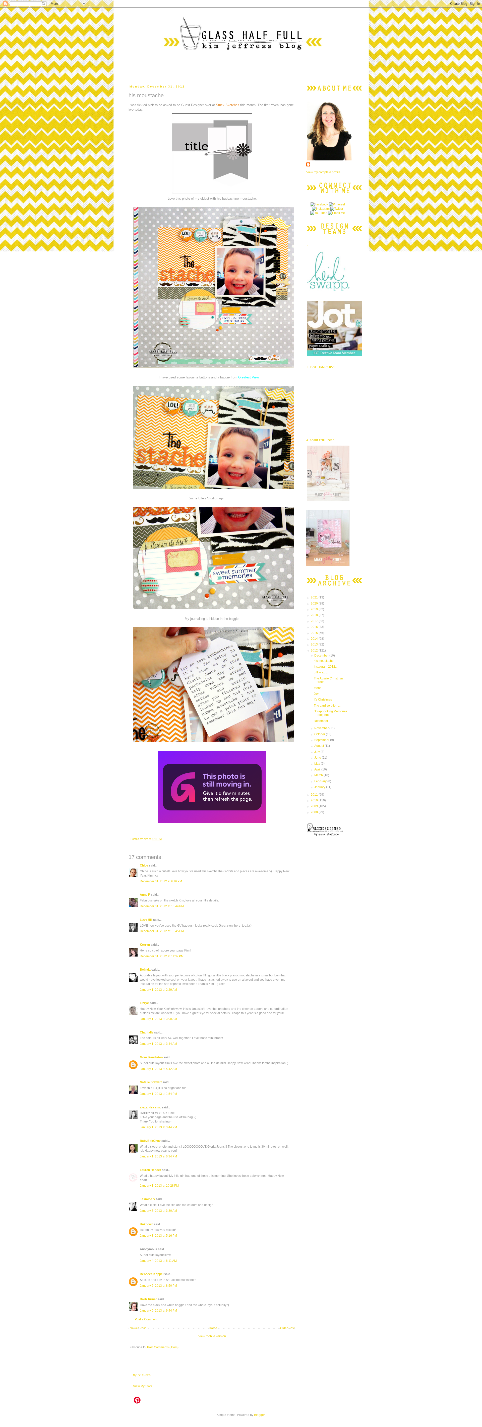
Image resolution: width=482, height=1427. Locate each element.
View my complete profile (323, 172)
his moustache (324, 661)
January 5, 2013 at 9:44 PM (158, 1310)
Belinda (145, 969)
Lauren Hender (150, 1170)
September (322, 740)
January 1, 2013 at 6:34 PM (158, 1156)
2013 (315, 644)
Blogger (259, 1415)
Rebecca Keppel (151, 1274)
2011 (315, 794)
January (320, 787)
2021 (315, 597)
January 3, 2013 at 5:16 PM (158, 1235)
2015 (315, 633)
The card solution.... (327, 705)
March (319, 775)
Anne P (145, 894)
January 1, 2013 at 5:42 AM (158, 1069)
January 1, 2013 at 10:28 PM (159, 1185)
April (317, 769)
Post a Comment (146, 1319)
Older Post (287, 1328)
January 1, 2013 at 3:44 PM (158, 1127)
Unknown (146, 1224)
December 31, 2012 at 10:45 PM (162, 931)
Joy (316, 694)
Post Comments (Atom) (162, 1347)
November (321, 728)
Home (213, 1328)
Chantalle (146, 1032)
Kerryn (145, 944)
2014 (315, 638)
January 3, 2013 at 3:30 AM (158, 1211)
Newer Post (138, 1328)
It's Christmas (323, 699)
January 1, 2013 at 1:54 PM (158, 1094)
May (317, 763)
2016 (315, 627)
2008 (315, 812)
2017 (315, 621)
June (318, 757)
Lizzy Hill (146, 920)
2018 (315, 615)
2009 (315, 806)
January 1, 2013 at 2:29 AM (158, 989)
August (319, 746)
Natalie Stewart (151, 1082)
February (320, 781)
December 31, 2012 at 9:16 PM (161, 881)
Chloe (144, 865)
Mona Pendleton (151, 1057)
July (317, 752)
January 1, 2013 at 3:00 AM (158, 1019)
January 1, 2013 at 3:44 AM (158, 1044)
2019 (315, 609)
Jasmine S (147, 1199)
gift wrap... (321, 672)
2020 (315, 603)
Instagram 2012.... (326, 666)
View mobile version (212, 1336)
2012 (315, 650)
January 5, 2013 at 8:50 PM (158, 1285)
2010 (315, 800)
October (320, 734)
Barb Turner (148, 1299)
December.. (321, 721)
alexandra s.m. (150, 1107)
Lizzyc (144, 1003)
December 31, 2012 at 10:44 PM (162, 906)
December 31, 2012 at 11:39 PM (162, 956)
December (321, 655)
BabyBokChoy (150, 1141)
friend (318, 688)
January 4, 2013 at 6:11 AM (158, 1261)
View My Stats (142, 1386)
